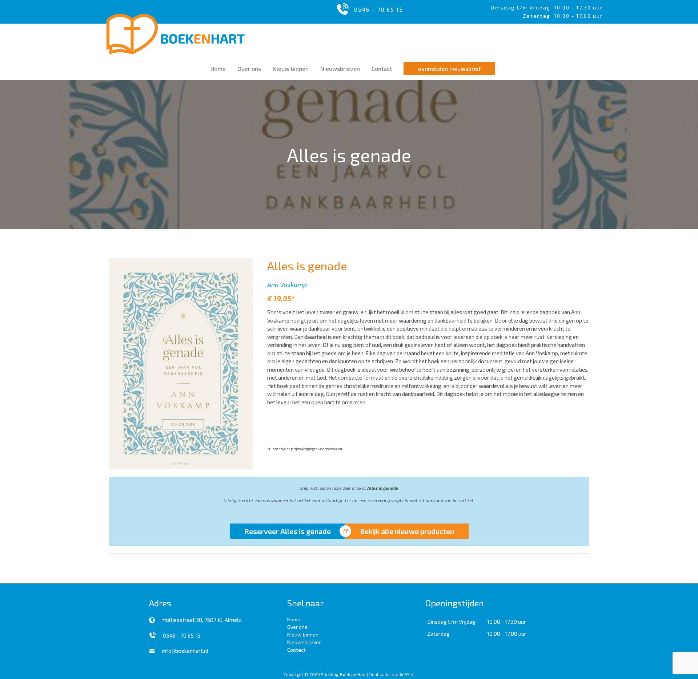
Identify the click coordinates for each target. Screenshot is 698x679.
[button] (449, 68)
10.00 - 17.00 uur (506, 633)
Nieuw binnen (302, 634)
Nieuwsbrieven (304, 642)
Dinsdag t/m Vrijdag (522, 7)
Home (293, 619)
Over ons (297, 627)
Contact (296, 650)
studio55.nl (403, 674)
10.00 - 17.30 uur (578, 7)
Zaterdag (438, 633)
